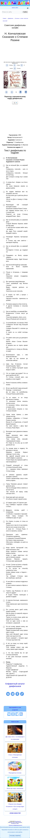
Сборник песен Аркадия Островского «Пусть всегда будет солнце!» (15, 806)
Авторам (20, 822)
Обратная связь (11, 822)
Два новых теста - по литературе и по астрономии (15, 738)
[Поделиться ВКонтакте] (8, 694)
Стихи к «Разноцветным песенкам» (15, 756)
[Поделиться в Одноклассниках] (17, 694)
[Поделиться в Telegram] (13, 694)
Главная (4, 18)
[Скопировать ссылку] (22, 694)
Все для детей (18, 821)
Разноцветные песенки (15, 773)
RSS (17, 822)
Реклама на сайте (15, 823)
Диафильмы (10, 18)
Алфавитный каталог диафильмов (15, 685)
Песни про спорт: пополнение (15, 788)
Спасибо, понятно (15, 835)
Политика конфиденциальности (15, 825)
